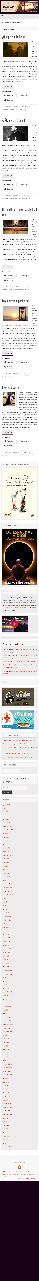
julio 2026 (6, 808)
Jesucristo (6, 109)
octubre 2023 (7, 891)
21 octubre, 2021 (26, 373)
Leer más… (7, 86)
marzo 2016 (6, 1053)
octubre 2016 (7, 1028)
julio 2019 (6, 985)
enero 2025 (6, 852)
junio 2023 (6, 902)
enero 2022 (6, 945)
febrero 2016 (7, 1057)
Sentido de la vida (13, 289)
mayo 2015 (6, 1089)
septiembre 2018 (8, 992)
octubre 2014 (7, 1111)
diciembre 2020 (7, 970)
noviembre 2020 (8, 974)
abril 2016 (6, 1050)
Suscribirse (5, 792)
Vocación (28, 455)
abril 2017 (6, 1014)
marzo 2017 (6, 1017)
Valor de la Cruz (23, 198)
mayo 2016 (6, 1046)
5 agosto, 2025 (26, 106)
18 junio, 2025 (25, 195)
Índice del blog (7, 1174)
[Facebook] (19, 1167)
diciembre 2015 (7, 1064)
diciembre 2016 (7, 1021)
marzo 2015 (6, 1096)
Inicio (4, 1172)
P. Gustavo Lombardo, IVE (11, 106)
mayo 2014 (6, 1129)
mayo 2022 (6, 931)
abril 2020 (6, 981)
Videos (5, 1176)
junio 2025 (6, 837)
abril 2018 (6, 999)
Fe (10, 376)
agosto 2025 (6, 833)
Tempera (27, 1178)
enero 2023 (6, 913)
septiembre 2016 (8, 1032)
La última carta (10, 387)
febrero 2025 (7, 848)
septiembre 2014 (8, 1114)
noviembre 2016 (8, 1024)
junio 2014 (6, 1125)
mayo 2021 (6, 963)
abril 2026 (6, 819)
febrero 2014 (7, 1140)
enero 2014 (6, 1143)
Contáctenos (16, 1174)
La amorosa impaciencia (15, 301)
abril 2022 (6, 934)
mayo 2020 (6, 978)
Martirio (12, 109)
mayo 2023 (6, 906)
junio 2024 (6, 862)
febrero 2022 (7, 941)
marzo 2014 (6, 1136)
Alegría (6, 455)
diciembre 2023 (7, 884)
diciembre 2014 (7, 1104)
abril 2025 (6, 844)
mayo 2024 (6, 866)
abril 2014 (6, 1132)
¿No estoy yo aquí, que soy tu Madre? (26, 661)
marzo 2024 (6, 873)
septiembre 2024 (8, 855)
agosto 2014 (6, 1118)
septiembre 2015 (8, 1075)
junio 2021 (6, 960)
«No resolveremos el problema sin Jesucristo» (16, 753)
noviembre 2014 (8, 1107)
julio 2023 (6, 898)
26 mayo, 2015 (26, 452)
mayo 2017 (6, 1010)
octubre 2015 (7, 1071)
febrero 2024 (7, 877)
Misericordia (17, 455)
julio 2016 (6, 1039)
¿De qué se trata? (12, 1172)
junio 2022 (6, 927)
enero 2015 (6, 1100)
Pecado (21, 109)
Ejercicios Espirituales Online (16, 608)
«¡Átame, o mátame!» (14, 121)
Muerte (16, 109)
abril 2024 (6, 869)
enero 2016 (6, 1060)
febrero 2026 (7, 823)
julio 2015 (6, 1082)
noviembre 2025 (8, 826)
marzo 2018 (6, 1003)
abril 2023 (6, 909)
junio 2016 (6, 1042)
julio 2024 (6, 859)
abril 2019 (6, 988)
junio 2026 (6, 812)
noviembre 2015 (8, 1068)
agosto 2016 (6, 1035)
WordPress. (34, 1178)
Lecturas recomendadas (25, 1172)
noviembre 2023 (8, 887)
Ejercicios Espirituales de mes (29, 1174)
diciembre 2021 (7, 949)
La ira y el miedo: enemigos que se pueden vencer (17, 757)
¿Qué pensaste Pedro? (14, 37)
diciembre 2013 (7, 1147)
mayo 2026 (6, 815)
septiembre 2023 (8, 895)
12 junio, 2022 (25, 287)
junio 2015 (6, 1086)
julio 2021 (6, 956)
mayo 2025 (6, 841)
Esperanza (6, 376)
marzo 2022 (6, 938)
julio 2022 (6, 924)
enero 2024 (6, 880)
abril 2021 (6, 967)
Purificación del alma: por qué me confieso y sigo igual (19, 740)
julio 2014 (6, 1122)
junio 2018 (6, 996)
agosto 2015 (6, 1078)
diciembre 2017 (7, 1006)
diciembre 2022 (7, 916)
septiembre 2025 (8, 830)
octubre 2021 (7, 952)
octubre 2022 (7, 920)
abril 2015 (6, 1093)
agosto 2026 (6, 805)
